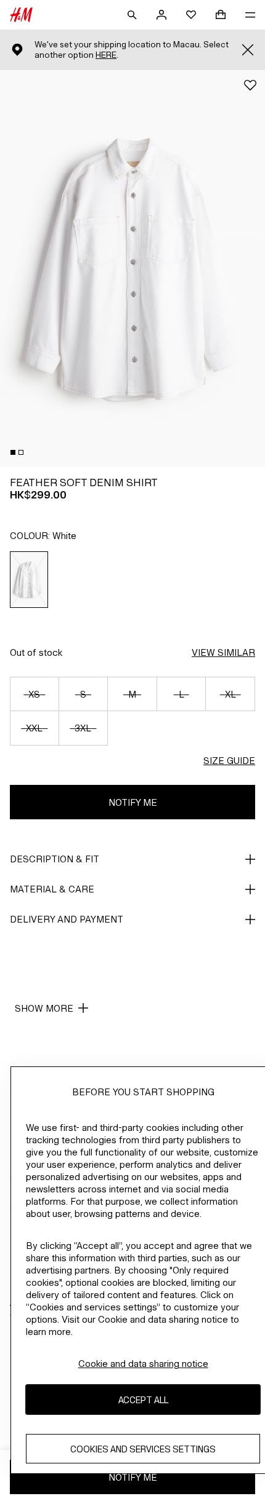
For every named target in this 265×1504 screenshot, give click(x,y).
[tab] (13, 452)
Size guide (229, 760)
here (106, 55)
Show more (44, 1008)
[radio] (29, 579)
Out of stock (36, 652)
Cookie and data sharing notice (143, 1363)
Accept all (143, 1400)
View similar (223, 652)
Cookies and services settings (143, 1449)
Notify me (132, 802)
